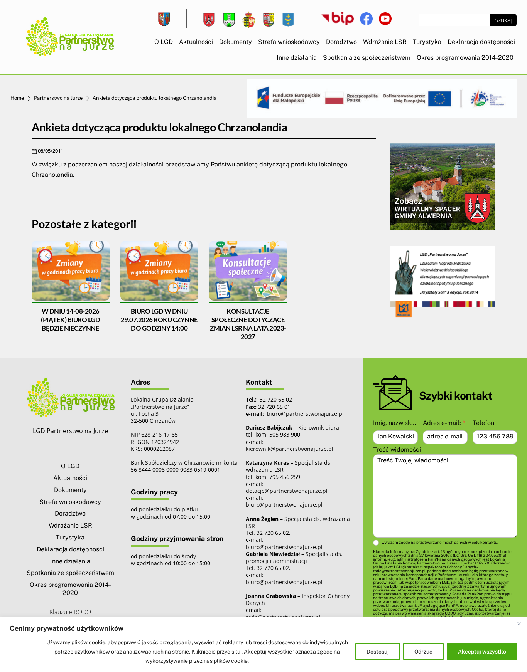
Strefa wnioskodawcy (289, 41)
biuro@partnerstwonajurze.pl (284, 504)
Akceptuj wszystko (482, 651)
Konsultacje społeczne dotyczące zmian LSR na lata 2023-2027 (248, 324)
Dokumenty (235, 41)
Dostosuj (378, 651)
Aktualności (196, 41)
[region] (263, 644)
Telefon (483, 423)
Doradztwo (341, 41)
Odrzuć (423, 651)
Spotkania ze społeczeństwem (366, 57)
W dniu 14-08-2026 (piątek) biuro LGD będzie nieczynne (70, 319)
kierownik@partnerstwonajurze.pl (289, 448)
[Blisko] (519, 623)
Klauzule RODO (70, 612)
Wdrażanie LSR (385, 41)
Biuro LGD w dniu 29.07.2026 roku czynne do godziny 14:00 (159, 319)
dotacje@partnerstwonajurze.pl (287, 490)
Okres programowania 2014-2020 (465, 57)
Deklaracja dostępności (481, 41)
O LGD (163, 41)
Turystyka (427, 41)
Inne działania (297, 57)
